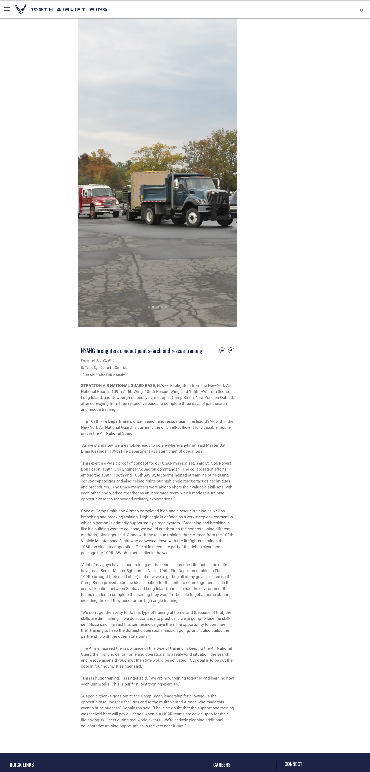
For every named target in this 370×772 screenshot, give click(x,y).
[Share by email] (231, 350)
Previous (86, 172)
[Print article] (222, 350)
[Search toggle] (362, 9)
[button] (6, 9)
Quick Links (22, 764)
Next (229, 172)
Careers (221, 764)
